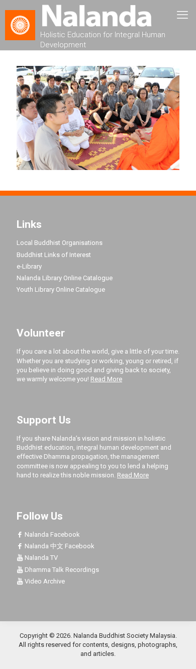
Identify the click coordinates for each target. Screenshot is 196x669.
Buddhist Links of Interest (54, 255)
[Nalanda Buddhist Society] (98, 15)
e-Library (29, 266)
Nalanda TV (40, 557)
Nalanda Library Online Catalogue (65, 278)
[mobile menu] (182, 15)
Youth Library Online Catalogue (61, 289)
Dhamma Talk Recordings (61, 569)
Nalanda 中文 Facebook (58, 546)
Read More (106, 379)
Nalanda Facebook (51, 534)
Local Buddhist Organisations (60, 242)
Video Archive (44, 581)
